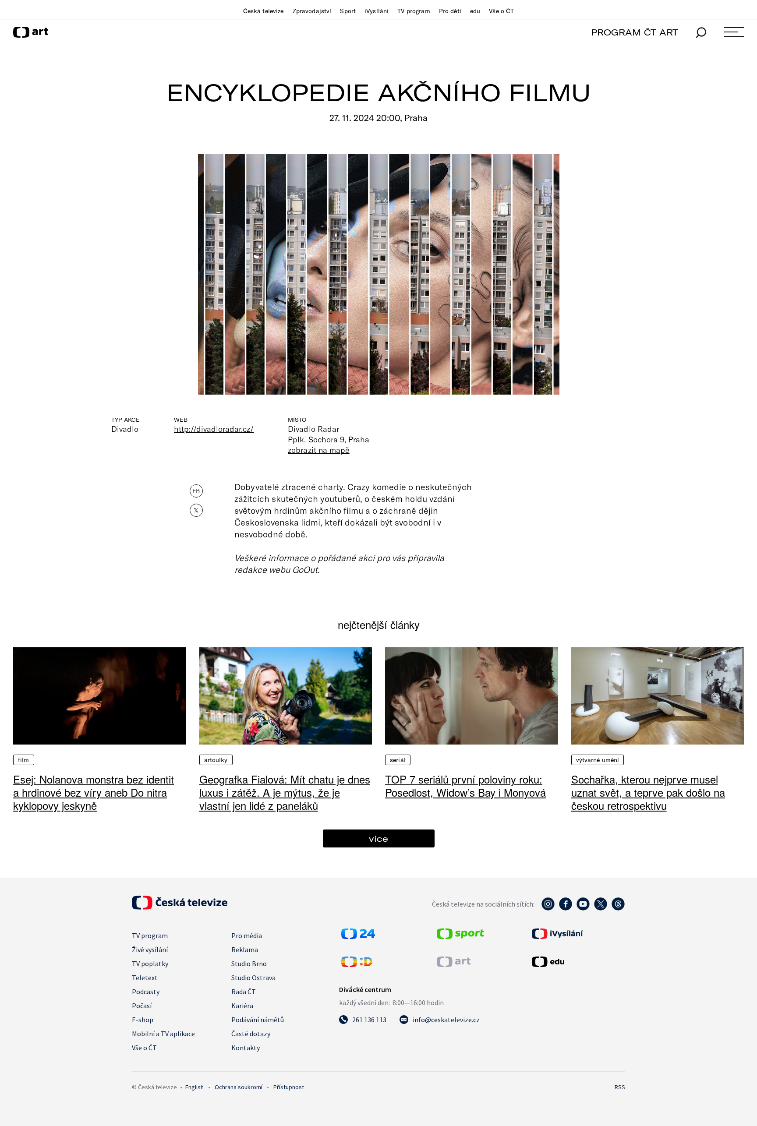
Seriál (398, 760)
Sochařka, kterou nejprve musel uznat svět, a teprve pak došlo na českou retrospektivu (648, 792)
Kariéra (242, 1005)
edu (475, 11)
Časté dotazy (250, 1033)
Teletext (145, 977)
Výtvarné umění (597, 760)
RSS (620, 1087)
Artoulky (216, 760)
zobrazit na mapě (318, 450)
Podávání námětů (257, 1019)
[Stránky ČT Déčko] (356, 964)
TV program (413, 11)
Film (23, 760)
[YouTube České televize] (583, 908)
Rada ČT (243, 991)
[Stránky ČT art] (453, 964)
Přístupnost (288, 1087)
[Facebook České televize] (566, 908)
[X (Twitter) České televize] (601, 908)
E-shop (142, 1019)
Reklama (244, 949)
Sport (348, 11)
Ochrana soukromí (238, 1087)
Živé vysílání (150, 949)
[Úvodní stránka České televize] (179, 907)
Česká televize (263, 11)
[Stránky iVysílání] (577, 933)
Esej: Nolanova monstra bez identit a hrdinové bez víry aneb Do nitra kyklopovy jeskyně (93, 792)
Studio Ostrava (253, 977)
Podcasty (145, 991)
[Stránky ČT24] (358, 936)
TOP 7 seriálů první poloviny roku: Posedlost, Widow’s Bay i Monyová (465, 785)
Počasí (142, 1005)
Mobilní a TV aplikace (163, 1033)
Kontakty (245, 1047)
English (194, 1087)
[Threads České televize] (618, 908)
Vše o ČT (501, 11)
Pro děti (450, 11)
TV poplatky (150, 963)
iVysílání (376, 11)
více (378, 838)
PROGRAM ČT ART (634, 32)
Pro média (246, 935)
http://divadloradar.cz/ (214, 429)
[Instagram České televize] (548, 908)
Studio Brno (249, 963)
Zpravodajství (312, 11)
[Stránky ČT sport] (460, 936)
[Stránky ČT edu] (577, 962)
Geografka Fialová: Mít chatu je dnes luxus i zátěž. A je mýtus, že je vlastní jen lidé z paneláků (284, 792)
